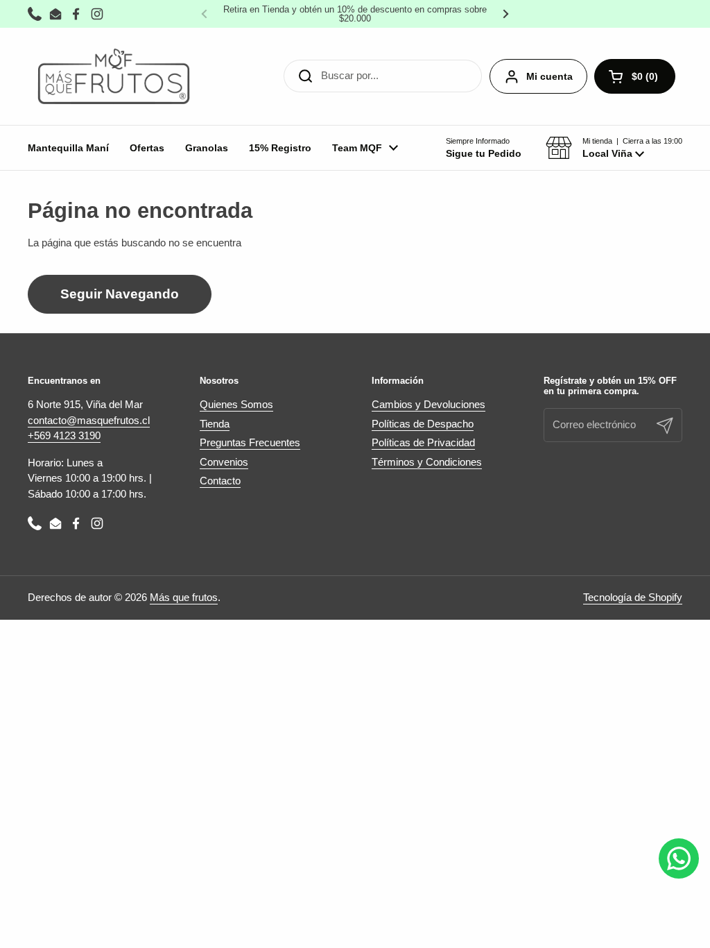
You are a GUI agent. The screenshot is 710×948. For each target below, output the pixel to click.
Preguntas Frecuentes (250, 442)
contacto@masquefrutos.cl (89, 420)
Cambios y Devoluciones (428, 404)
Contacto (220, 480)
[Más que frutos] (114, 76)
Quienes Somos (236, 404)
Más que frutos (184, 597)
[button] (614, 148)
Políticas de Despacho (423, 424)
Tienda (215, 424)
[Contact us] (679, 858)
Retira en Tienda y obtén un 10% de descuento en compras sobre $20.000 (355, 14)
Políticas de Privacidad (423, 442)
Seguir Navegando (119, 294)
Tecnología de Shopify (632, 597)
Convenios (224, 462)
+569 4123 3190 (64, 435)
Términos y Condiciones (427, 462)
